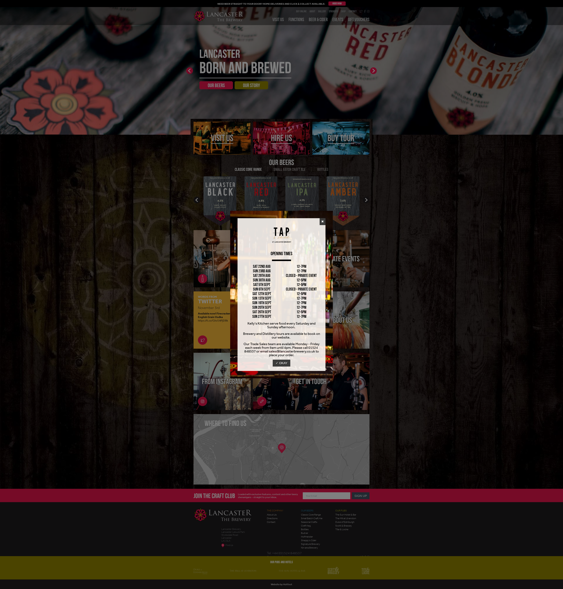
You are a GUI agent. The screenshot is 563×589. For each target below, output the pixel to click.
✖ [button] (322, 221)
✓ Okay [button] (281, 363)
